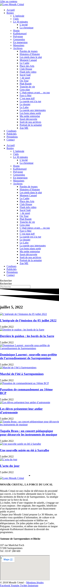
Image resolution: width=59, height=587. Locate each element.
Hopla (16, 30)
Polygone (18, 36)
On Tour (24, 80)
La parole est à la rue (30, 101)
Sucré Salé (25, 74)
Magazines (18, 45)
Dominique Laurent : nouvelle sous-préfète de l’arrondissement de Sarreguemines (28, 356)
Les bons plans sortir (30, 113)
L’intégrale (18, 15)
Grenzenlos (19, 39)
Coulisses (11, 130)
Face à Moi (25, 95)
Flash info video (28, 71)
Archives (17, 48)
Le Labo (24, 107)
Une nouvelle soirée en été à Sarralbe (24, 450)
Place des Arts (27, 66)
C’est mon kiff (27, 98)
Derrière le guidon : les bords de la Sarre (27, 336)
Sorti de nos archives (30, 122)
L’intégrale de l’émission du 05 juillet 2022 (28, 320)
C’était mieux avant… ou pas (35, 92)
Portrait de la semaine (31, 125)
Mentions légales (35, 582)
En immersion (20, 42)
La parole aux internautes (33, 110)
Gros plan (25, 89)
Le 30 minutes (20, 21)
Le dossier (25, 104)
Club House (26, 69)
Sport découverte (28, 119)
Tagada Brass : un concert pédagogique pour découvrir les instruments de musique (28, 432)
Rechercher (6, 280)
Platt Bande (26, 83)
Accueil (11, 10)
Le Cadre (24, 63)
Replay (10, 12)
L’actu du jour (10, 466)
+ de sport (25, 77)
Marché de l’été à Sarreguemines (22, 374)
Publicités (12, 133)
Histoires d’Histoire (30, 54)
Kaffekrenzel (20, 33)
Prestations (12, 136)
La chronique (26, 27)
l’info (16, 18)
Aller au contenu (8, 1)
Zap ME (24, 128)
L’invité (24, 24)
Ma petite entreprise (30, 116)
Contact (11, 139)
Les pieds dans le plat (31, 57)
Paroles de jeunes (29, 51)
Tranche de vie (27, 86)
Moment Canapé (28, 60)
